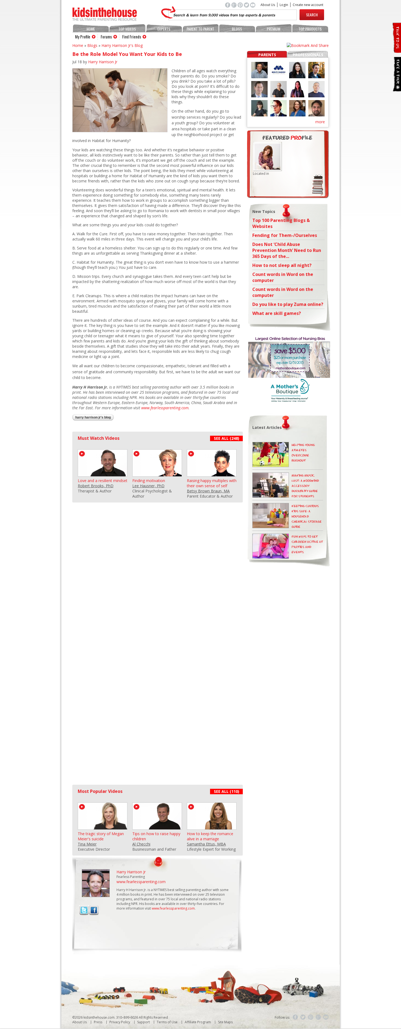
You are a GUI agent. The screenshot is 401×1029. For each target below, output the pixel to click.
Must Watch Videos (98, 438)
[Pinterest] (310, 1017)
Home (90, 29)
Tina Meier (87, 844)
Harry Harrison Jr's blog (122, 45)
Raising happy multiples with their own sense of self (212, 483)
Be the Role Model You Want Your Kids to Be (127, 54)
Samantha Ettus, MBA (206, 844)
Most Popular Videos (100, 791)
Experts (163, 29)
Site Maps (225, 1022)
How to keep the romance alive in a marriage (210, 836)
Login (284, 4)
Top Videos (127, 29)
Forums (106, 37)
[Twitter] (303, 1017)
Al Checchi (141, 844)
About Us (268, 4)
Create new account (308, 4)
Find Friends (131, 37)
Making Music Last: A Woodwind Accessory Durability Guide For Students (305, 486)
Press (98, 1022)
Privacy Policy (119, 1022)
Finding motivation (148, 480)
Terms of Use (167, 1022)
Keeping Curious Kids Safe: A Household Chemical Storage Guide (307, 516)
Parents (267, 54)
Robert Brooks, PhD (95, 485)
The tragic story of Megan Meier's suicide (101, 836)
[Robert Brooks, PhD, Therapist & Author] (102, 474)
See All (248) (226, 438)
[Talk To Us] (396, 50)
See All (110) (226, 791)
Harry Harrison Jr (102, 61)
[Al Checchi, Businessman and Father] (157, 827)
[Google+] (318, 1017)
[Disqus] (156, 571)
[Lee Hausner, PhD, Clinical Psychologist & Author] (157, 474)
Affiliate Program (198, 1022)
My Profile (82, 37)
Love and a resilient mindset (102, 480)
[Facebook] (295, 1017)
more (320, 121)
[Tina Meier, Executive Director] (102, 827)
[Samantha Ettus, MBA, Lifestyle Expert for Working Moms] (212, 827)
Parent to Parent (200, 29)
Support (143, 1022)
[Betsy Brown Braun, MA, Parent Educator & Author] (212, 474)
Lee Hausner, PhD (148, 485)
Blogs (237, 29)
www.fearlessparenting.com (164, 407)
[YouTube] (326, 1017)
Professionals (308, 54)
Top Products (310, 29)
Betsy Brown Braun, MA (208, 491)
